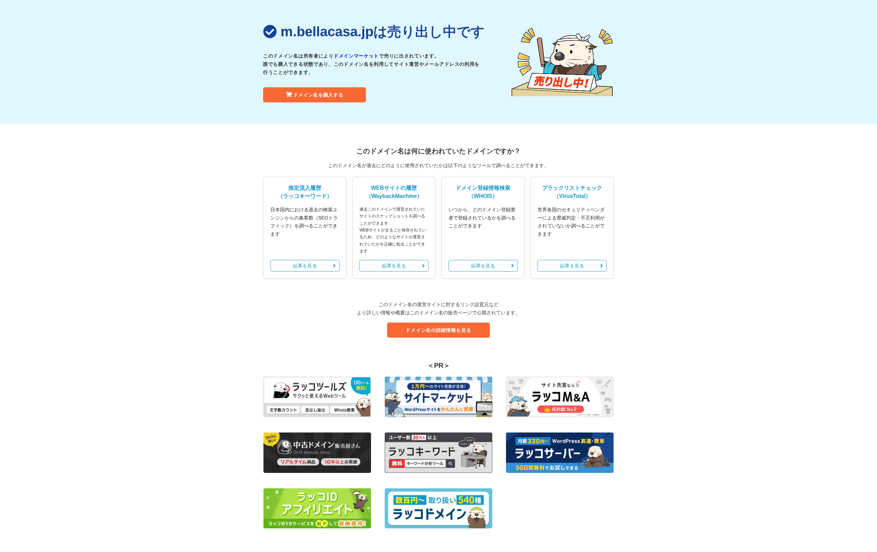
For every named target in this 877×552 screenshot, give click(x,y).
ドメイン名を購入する (318, 95)
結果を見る (305, 265)
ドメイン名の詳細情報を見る (438, 330)
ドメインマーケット (356, 56)
